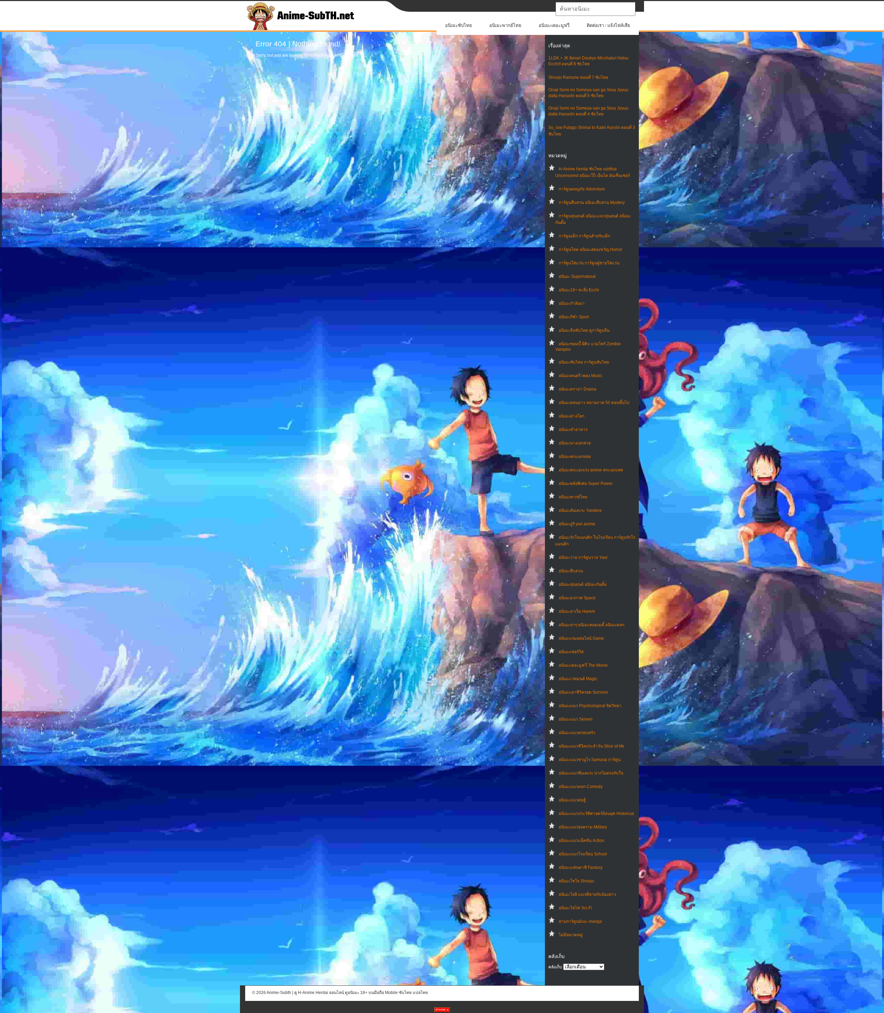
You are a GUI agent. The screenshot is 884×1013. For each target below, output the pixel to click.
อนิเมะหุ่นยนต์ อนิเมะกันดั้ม (583, 584)
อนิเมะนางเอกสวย (575, 443)
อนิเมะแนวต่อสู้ (572, 800)
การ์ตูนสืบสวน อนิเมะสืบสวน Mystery (592, 202)
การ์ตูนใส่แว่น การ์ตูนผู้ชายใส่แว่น (589, 263)
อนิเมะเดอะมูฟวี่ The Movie (583, 665)
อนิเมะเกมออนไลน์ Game (581, 638)
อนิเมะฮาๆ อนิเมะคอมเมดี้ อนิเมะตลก (591, 624)
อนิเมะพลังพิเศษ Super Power (586, 483)
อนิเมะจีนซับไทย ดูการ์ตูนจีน (584, 330)
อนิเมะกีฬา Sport (574, 317)
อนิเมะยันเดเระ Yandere (580, 510)
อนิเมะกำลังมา (572, 303)
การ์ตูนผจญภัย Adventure (582, 189)
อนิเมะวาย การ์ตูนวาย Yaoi (583, 557)
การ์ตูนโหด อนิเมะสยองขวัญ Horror (590, 249)
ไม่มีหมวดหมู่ (571, 934)
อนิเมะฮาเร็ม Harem (577, 611)
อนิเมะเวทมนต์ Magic (578, 678)
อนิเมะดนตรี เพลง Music (580, 375)
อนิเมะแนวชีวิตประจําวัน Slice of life (591, 746)
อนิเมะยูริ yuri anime (577, 524)
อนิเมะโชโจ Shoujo (576, 881)
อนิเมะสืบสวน (571, 571)
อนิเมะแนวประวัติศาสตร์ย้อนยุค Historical (596, 813)
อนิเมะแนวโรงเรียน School (583, 854)
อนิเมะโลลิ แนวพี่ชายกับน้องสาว (587, 894)
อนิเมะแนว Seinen (576, 719)
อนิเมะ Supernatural (577, 276)
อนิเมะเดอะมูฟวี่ (554, 25)
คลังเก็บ (555, 967)
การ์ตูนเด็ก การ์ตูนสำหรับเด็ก (584, 236)
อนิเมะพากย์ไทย (505, 25)
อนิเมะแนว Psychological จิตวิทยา (590, 705)
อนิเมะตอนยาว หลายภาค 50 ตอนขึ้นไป (594, 402)
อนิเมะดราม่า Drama (577, 389)
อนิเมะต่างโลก (571, 416)
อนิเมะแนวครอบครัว (577, 732)
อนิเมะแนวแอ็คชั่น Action (581, 840)
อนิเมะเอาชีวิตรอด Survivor (583, 692)
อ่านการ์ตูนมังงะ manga (580, 921)
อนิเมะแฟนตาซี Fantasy (581, 867)
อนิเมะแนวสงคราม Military (583, 827)
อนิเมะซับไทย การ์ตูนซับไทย (584, 362)
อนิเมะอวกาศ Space (577, 597)
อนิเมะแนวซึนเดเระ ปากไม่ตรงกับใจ (591, 773)
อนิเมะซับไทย (458, 25)
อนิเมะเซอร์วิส (571, 651)
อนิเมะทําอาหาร (573, 429)
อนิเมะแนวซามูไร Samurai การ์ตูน (590, 759)
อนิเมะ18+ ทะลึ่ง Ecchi (579, 290)
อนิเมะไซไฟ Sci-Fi (575, 908)
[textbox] (595, 9)
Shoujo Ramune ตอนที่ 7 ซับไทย (578, 77)
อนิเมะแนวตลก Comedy (581, 786)
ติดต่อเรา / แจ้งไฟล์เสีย (608, 25)
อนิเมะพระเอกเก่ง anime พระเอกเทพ (591, 470)
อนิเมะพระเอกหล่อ (575, 456)
